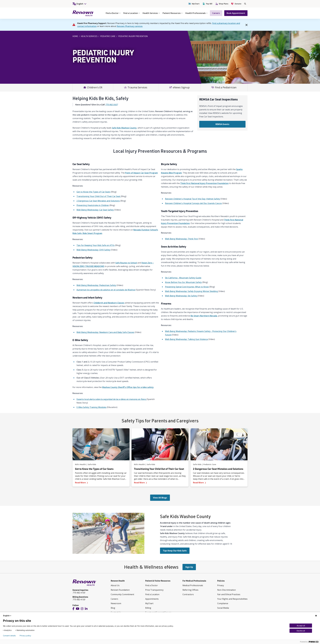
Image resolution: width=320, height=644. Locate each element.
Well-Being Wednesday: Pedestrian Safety (96, 285)
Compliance (222, 603)
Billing (148, 608)
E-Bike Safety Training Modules (91, 407)
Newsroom (116, 603)
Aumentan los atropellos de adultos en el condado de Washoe (105, 289)
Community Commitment (122, 594)
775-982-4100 (78, 592)
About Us (115, 585)
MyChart (196, 3)
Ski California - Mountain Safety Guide (183, 277)
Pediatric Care (107, 36)
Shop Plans (223, 3)
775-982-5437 (111, 104)
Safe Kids (92, 464)
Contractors (188, 594)
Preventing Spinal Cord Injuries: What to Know (187, 286)
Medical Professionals (192, 585)
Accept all (301, 626)
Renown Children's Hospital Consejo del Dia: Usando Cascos (193, 203)
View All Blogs (160, 497)
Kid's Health (80, 464)
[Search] (245, 3)
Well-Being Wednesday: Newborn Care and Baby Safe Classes (105, 332)
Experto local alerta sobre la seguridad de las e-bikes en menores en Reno (111, 399)
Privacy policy (25, 636)
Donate (238, 3)
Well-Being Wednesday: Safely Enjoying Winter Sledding (191, 291)
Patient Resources (172, 13)
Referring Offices (190, 590)
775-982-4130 (78, 599)
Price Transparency (154, 590)
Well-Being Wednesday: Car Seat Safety (95, 209)
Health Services (150, 13)
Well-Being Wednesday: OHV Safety (93, 249)
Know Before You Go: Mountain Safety (183, 282)
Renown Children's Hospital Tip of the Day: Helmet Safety (192, 198)
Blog (113, 608)
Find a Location (130, 13)
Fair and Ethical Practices (228, 594)
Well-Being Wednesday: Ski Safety (181, 295)
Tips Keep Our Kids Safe (175, 550)
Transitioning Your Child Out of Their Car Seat (98, 196)
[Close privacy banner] (316, 616)
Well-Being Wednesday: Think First (181, 238)
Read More (100, 482)
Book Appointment (236, 13)
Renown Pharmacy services (129, 26)
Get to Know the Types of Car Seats (93, 191)
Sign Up (189, 567)
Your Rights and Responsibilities (232, 599)
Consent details (9, 636)
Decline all (301, 631)
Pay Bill (209, 3)
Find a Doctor (112, 13)
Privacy (220, 585)
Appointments (152, 599)
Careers (216, 13)
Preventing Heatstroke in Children (92, 205)
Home (75, 36)
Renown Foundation (120, 590)
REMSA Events (222, 124)
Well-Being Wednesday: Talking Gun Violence (186, 339)
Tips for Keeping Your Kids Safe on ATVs (95, 245)
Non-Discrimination (226, 590)
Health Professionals (195, 13)
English (6, 616)
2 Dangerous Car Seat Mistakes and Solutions (98, 200)
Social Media (223, 608)
